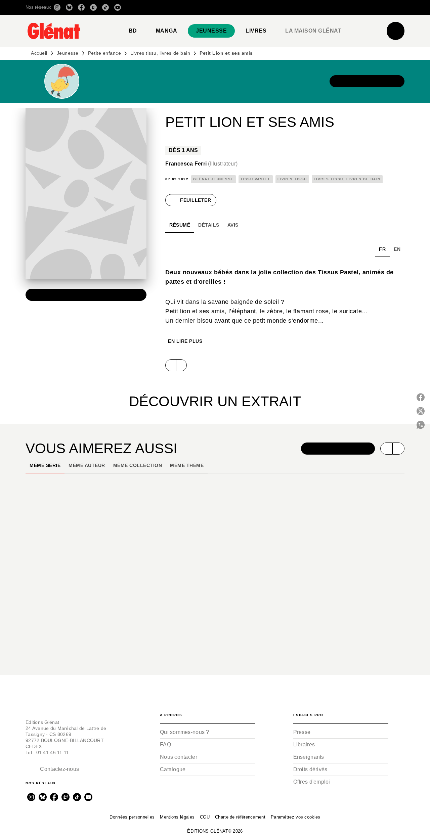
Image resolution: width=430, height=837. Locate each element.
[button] (310, 7)
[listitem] (57, 7)
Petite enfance (104, 53)
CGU (205, 817)
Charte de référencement (240, 817)
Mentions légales (177, 817)
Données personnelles (132, 817)
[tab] (133, 31)
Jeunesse (68, 53)
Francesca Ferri (201, 164)
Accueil (39, 53)
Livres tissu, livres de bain (160, 53)
